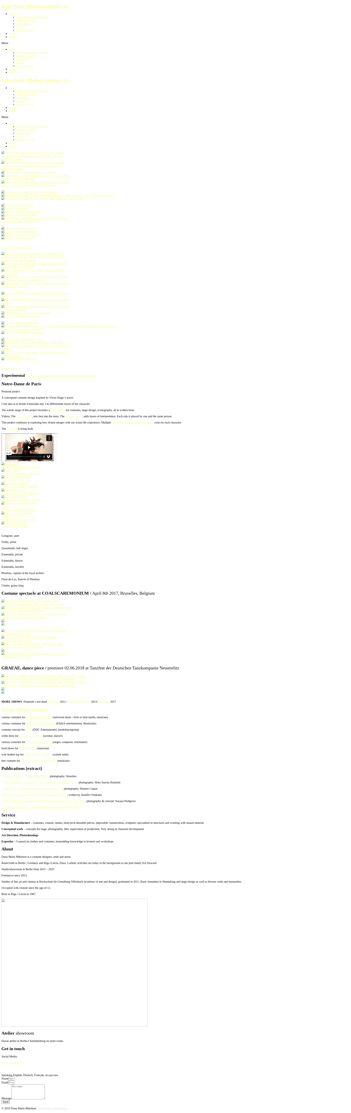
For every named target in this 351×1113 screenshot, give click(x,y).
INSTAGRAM (10, 1062)
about (12, 33)
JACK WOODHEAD (39, 742)
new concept (57, 410)
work (12, 13)
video (56, 701)
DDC (28, 729)
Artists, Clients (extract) (24, 709)
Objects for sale (10, 368)
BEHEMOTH (27, 748)
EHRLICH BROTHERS (40, 723)
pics (50, 701)
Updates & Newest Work (16, 247)
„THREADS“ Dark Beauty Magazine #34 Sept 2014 (32, 788)
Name (4, 1078)
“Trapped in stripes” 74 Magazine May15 (25, 776)
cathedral (12, 428)
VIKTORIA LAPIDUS (38, 754)
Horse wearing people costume (58, 375)
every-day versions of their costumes (133, 422)
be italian (104, 701)
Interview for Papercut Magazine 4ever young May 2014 (34, 794)
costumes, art (35, 6)
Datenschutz (60, 1108)
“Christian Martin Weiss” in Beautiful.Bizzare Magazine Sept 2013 (40, 807)
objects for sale (24, 30)
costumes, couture (26, 20)
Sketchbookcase (85, 375)
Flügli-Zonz (32, 375)
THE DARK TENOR (39, 717)
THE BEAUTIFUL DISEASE (39, 760)
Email (4, 1082)
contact (13, 36)
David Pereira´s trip (79, 701)
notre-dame (22, 23)
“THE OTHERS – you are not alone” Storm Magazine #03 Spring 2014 (43, 801)
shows (19, 27)
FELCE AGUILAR (30, 735)
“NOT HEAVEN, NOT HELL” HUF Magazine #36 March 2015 (39, 782)
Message (6, 1098)
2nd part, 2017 (73, 416)
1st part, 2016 (24, 416)
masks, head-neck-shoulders (32, 17)
